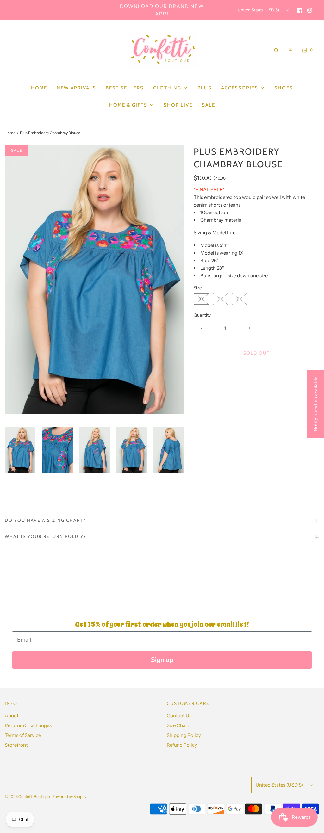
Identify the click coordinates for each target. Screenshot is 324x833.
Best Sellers (125, 88)
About (12, 716)
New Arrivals (76, 88)
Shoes (283, 88)
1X (201, 298)
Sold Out (256, 353)
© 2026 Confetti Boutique (27, 796)
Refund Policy (182, 745)
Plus (204, 88)
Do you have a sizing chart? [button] (45, 520)
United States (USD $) (259, 9)
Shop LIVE (178, 105)
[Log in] (290, 49)
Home (39, 88)
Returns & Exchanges (28, 725)
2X (220, 298)
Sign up (162, 660)
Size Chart (178, 725)
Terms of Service (23, 735)
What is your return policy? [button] (45, 536)
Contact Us (179, 716)
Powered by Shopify (69, 796)
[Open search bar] (276, 49)
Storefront (16, 745)
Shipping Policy (184, 735)
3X (239, 298)
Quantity (202, 315)
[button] (20, 450)
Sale (208, 105)
